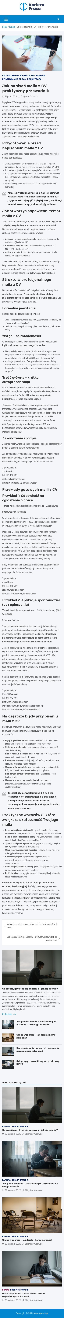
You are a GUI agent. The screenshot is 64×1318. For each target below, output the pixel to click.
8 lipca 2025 (11, 96)
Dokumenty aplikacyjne (20, 75)
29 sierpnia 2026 (13, 1134)
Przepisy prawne (19, 1290)
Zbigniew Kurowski (29, 96)
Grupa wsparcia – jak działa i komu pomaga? (27, 1240)
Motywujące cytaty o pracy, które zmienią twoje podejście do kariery (32, 926)
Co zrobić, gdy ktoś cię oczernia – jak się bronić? (30, 988)
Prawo (5, 1290)
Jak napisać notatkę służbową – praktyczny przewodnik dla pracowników (32, 938)
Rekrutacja (34, 79)
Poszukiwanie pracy (14, 79)
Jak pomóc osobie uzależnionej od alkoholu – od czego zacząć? (36, 1023)
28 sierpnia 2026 (13, 1244)
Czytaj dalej (7, 1014)
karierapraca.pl (41, 1313)
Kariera (40, 75)
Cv (3, 75)
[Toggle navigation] (6, 19)
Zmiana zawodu (20, 1126)
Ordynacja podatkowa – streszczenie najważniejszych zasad (38, 1049)
